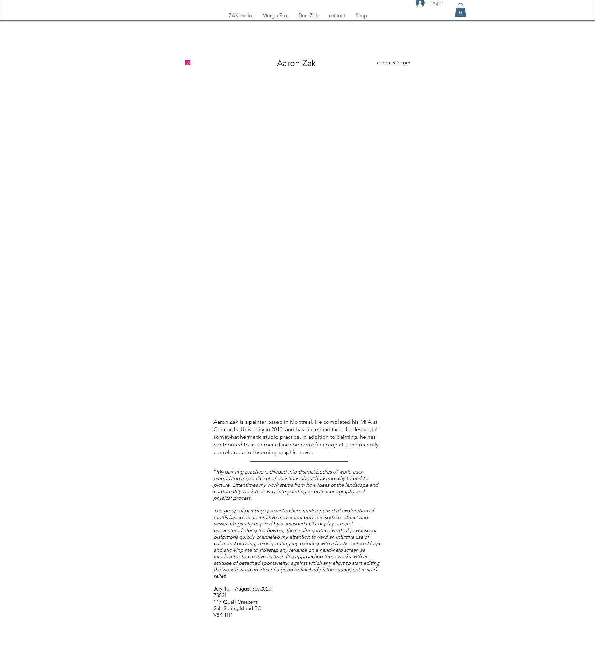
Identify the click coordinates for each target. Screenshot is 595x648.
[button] (460, 10)
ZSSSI (219, 595)
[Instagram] (187, 62)
